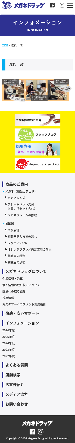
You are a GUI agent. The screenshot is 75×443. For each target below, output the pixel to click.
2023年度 (8, 350)
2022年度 (8, 356)
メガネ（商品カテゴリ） (21, 191)
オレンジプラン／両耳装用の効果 (29, 249)
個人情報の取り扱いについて (21, 285)
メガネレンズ (16, 198)
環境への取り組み (14, 291)
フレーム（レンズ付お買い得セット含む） (22, 206)
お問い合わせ (16, 404)
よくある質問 (16, 365)
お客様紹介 (14, 384)
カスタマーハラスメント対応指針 (24, 304)
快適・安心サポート (22, 313)
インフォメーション (22, 323)
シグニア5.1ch (17, 243)
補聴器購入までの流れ (22, 236)
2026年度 (8, 330)
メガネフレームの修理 (22, 215)
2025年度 (8, 337)
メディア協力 (16, 394)
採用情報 (8, 298)
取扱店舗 (13, 230)
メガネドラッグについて (25, 271)
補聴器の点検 (16, 262)
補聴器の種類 (16, 256)
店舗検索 (12, 374)
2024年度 (8, 343)
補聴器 (9, 224)
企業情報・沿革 (12, 278)
